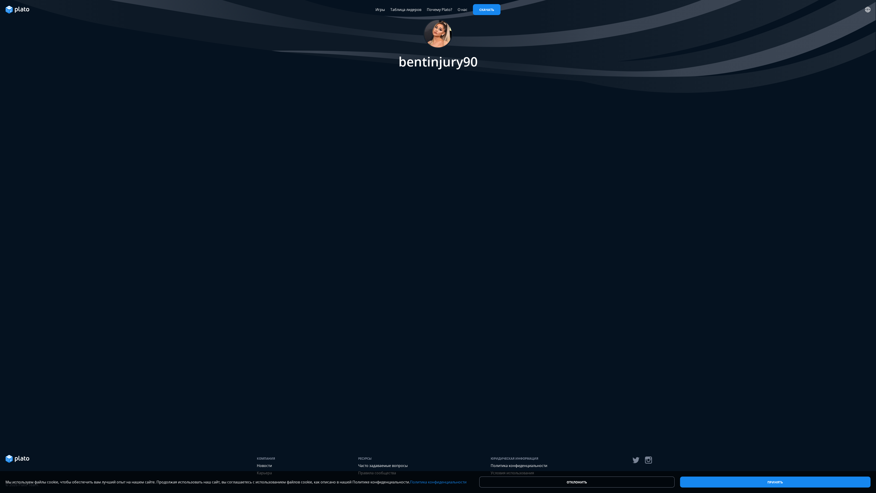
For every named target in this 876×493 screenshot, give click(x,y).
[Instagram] (648, 460)
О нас (462, 9)
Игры (380, 9)
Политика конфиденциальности (519, 465)
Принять (775, 482)
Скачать (486, 10)
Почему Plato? (439, 9)
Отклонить (577, 482)
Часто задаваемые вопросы (383, 465)
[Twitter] (635, 460)
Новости (264, 465)
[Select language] (868, 9)
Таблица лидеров (405, 9)
